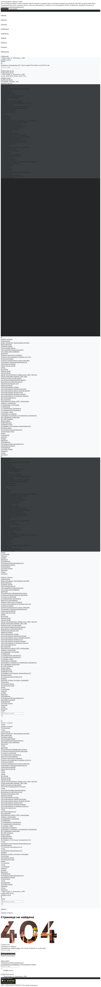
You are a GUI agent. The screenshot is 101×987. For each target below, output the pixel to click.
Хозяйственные (6, 168)
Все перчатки (6, 145)
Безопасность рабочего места (11, 128)
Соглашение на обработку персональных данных (18, 964)
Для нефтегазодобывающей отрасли (14, 220)
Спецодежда (5, 87)
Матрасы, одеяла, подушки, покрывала (14, 307)
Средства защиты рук (8, 144)
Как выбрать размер (8, 326)
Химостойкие (5, 167)
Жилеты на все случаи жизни (11, 124)
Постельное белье (7, 311)
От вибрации (5, 152)
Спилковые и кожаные (9, 160)
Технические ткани (7, 177)
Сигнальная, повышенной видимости (14, 108)
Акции (3, 314)
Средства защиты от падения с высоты (14, 142)
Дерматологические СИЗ (10, 129)
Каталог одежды (7, 204)
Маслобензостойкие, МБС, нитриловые (15, 147)
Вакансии (4, 186)
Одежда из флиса (7, 105)
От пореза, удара (7, 158)
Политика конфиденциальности (12, 190)
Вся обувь (4, 115)
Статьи (3, 334)
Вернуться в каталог (8, 956)
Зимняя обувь (6, 117)
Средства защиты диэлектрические (13, 135)
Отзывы (3, 184)
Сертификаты (5, 188)
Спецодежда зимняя (8, 110)
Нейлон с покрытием (8, 149)
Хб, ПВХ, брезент (7, 165)
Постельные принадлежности (11, 176)
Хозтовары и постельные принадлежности (16, 172)
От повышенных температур (11, 154)
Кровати (4, 305)
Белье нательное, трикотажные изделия (15, 89)
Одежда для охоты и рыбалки (11, 101)
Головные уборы (6, 92)
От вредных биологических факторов (14, 222)
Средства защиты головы (10, 133)
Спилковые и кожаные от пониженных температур (19, 161)
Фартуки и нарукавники (9, 227)
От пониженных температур (11, 156)
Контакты (4, 335)
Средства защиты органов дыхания (13, 140)
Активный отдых (6, 170)
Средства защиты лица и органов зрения (15, 137)
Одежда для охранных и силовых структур (16, 103)
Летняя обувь (6, 119)
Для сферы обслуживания (10, 97)
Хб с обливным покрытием (10, 163)
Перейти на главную (8, 954)
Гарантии (4, 197)
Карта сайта (5, 961)
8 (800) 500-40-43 (7, 893)
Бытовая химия (6, 174)
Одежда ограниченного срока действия (15, 106)
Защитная (4, 99)
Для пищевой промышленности (12, 96)
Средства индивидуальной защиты (13, 126)
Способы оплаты (7, 195)
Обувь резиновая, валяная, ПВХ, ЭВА (14, 122)
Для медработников (8, 94)
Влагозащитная (6, 90)
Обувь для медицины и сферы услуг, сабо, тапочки (19, 121)
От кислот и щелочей (8, 224)
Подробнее (13, 9)
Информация (5, 328)
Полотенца (5, 309)
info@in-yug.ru (6, 60)
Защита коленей (6, 131)
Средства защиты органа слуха (12, 138)
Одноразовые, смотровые (10, 151)
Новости (4, 183)
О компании (5, 316)
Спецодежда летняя (8, 112)
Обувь (3, 113)
